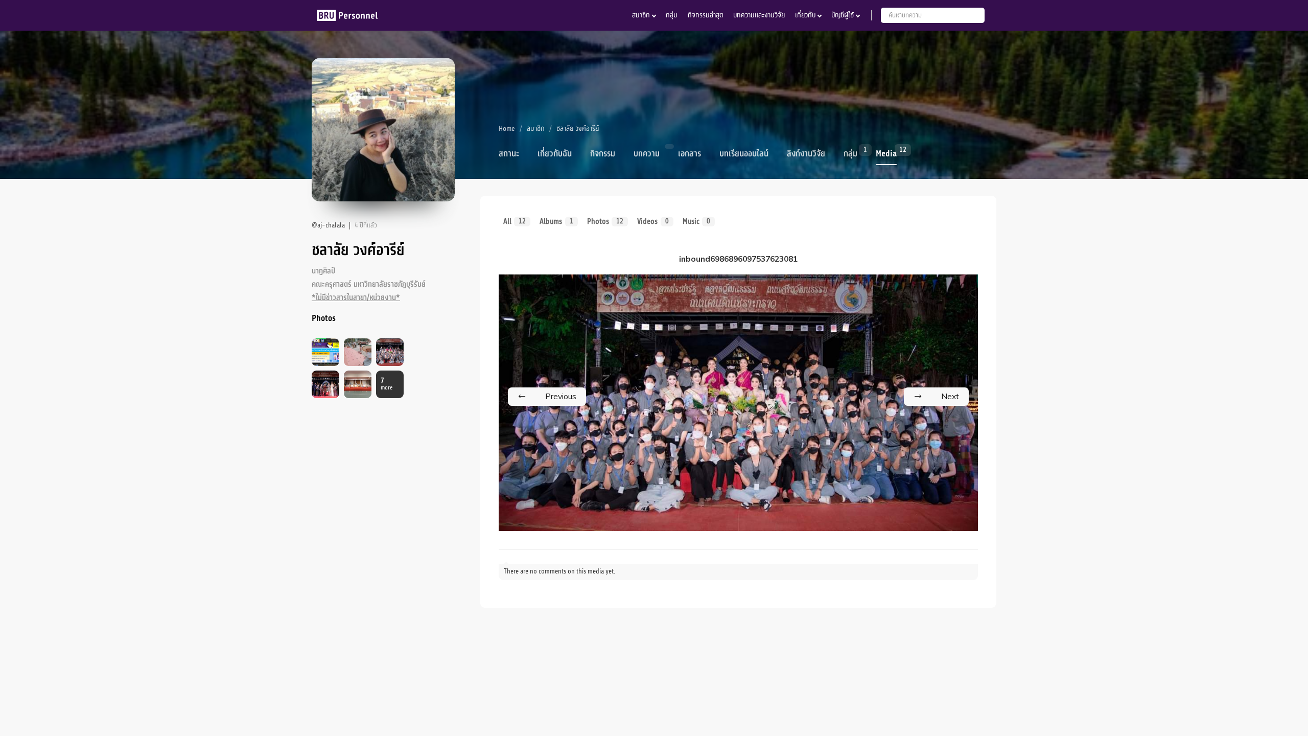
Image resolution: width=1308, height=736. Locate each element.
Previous (560, 396)
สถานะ (509, 153)
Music (696, 221)
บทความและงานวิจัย (759, 15)
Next (950, 396)
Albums (556, 221)
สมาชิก (641, 15)
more (386, 384)
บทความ (647, 153)
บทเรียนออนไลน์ (743, 153)
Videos (652, 221)
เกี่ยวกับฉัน (555, 153)
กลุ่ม (672, 15)
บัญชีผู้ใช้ (842, 15)
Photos (605, 221)
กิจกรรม (602, 153)
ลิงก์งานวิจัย (806, 153)
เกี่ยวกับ (805, 15)
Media (886, 153)
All (514, 221)
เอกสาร (689, 153)
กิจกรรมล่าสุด (705, 15)
